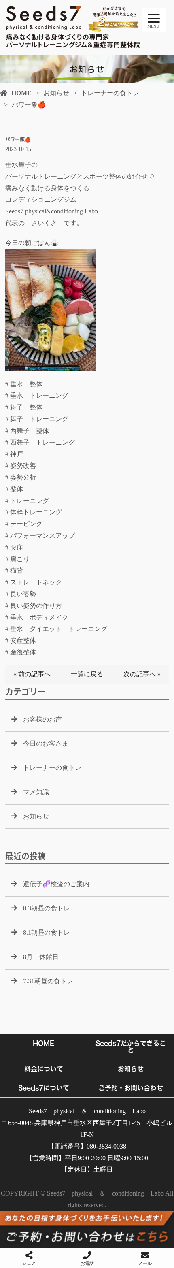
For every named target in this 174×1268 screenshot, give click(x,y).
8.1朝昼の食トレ (46, 932)
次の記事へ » (142, 674)
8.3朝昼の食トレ (46, 908)
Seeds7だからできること (130, 1046)
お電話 (87, 1263)
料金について (43, 1069)
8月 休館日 (41, 956)
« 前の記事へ (32, 674)
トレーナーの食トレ (110, 93)
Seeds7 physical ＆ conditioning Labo (87, 1111)
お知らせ (56, 93)
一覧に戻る (87, 674)
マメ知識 (36, 792)
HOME (21, 93)
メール (145, 1263)
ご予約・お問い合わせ (130, 1088)
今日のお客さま (45, 743)
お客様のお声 (42, 719)
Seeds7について (43, 1088)
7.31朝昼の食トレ (48, 981)
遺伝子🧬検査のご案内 (56, 883)
